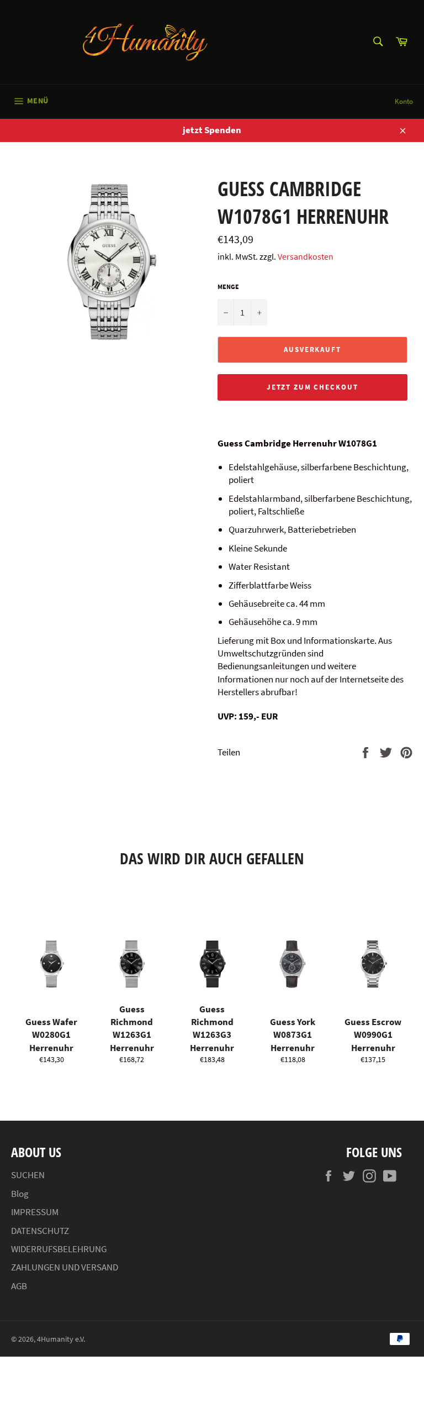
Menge (228, 286)
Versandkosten (305, 256)
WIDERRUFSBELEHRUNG (59, 1249)
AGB (19, 1286)
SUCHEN (28, 1175)
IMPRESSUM (35, 1212)
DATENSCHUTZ (40, 1231)
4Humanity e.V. (61, 1339)
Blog (20, 1194)
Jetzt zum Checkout (312, 387)
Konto (404, 101)
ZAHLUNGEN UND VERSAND (64, 1267)
